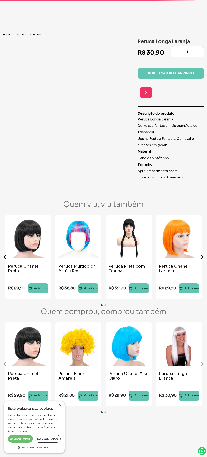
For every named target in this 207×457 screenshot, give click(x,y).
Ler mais (24, 431)
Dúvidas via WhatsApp (202, 451)
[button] (5, 270)
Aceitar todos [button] (20, 438)
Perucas (36, 47)
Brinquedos (91, 35)
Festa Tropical (143, 35)
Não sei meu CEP (169, 116)
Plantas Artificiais (61, 35)
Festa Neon (116, 35)
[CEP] (164, 106)
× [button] (60, 405)
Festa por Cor (30, 35)
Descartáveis (171, 35)
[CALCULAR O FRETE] (198, 106)
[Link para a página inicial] (7, 48)
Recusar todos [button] (47, 438)
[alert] (34, 427)
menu (14, 16)
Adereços (21, 47)
